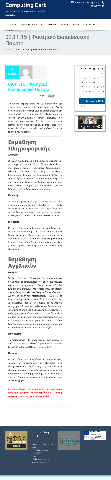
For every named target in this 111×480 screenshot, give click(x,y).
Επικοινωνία (89, 24)
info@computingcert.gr (87, 2)
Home (8, 49)
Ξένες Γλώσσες (68, 24)
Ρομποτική (47, 24)
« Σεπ (82, 106)
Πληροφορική (27, 24)
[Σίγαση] (97, 126)
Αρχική (9, 24)
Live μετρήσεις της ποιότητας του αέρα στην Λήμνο (68, 439)
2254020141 (97, 6)
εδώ (47, 396)
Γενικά (51, 96)
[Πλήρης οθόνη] (100, 126)
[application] (90, 122)
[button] (90, 122)
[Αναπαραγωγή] (81, 126)
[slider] (88, 126)
